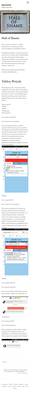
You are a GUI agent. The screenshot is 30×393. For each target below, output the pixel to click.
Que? (23, 386)
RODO (11, 384)
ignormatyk (6, 4)
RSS (27, 386)
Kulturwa (21, 384)
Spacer (26, 384)
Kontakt (14, 386)
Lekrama (16, 384)
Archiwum (4, 386)
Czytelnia (19, 386)
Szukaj (15, 388)
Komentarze (5, 384)
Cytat (9, 386)
